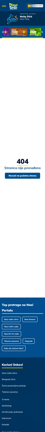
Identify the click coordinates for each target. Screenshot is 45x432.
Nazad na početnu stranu (22, 175)
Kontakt (5, 424)
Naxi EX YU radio (11, 334)
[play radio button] (35, 6)
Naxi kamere (29, 319)
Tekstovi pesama (11, 341)
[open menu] (4, 6)
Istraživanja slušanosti (12, 412)
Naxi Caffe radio (11, 326)
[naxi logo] (13, 6)
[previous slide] (3, 32)
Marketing (6, 405)
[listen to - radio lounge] (32, 32)
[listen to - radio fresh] (13, 32)
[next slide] (42, 32)
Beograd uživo (8, 379)
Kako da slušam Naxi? (14, 348)
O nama (5, 399)
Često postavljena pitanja (14, 385)
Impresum (6, 418)
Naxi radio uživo (11, 319)
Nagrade (28, 341)
